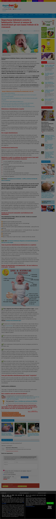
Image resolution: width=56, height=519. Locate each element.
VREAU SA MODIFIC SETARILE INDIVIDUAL (49, 507)
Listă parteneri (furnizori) (30, 506)
